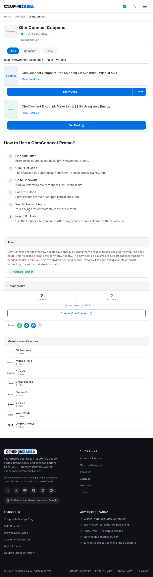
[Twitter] (16, 490)
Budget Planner (14, 546)
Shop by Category (91, 465)
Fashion (20, 16)
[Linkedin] (42, 490)
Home (8, 16)
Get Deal (74, 125)
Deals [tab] (50, 50)
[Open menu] (144, 6)
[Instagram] (7, 490)
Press (83, 492)
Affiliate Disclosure (80, 570)
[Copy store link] (40, 325)
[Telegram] (51, 490)
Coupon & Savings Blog (18, 519)
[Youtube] (25, 490)
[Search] (134, 6)
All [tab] (13, 50)
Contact (85, 478)
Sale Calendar (13, 526)
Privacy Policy (125, 570)
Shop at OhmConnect (74, 313)
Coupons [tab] (30, 50)
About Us (85, 472)
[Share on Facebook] (33, 325)
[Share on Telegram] (26, 325)
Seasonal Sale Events (17, 539)
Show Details (29, 79)
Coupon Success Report (19, 552)
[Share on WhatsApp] (19, 325)
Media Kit (86, 485)
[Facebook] (33, 490)
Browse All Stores (91, 458)
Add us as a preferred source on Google (34, 500)
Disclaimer (143, 570)
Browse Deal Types (16, 532)
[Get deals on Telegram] (124, 6)
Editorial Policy (104, 570)
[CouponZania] (38, 451)
